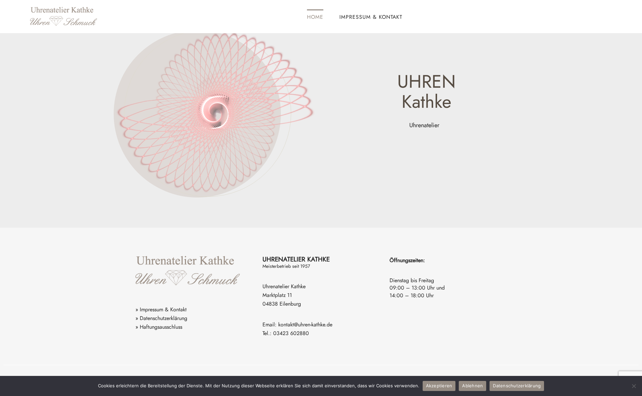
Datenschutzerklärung (517, 385)
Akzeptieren (439, 385)
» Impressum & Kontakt (161, 309)
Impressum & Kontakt (370, 17)
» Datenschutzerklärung (161, 318)
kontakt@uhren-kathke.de (305, 324)
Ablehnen (472, 385)
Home (315, 17)
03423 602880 (291, 333)
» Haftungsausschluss (158, 327)
